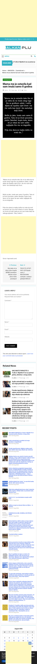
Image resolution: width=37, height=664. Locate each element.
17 (4, 643)
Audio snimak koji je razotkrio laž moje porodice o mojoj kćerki (19, 441)
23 (32, 643)
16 (32, 641)
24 (4, 646)
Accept (5, 661)
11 (9, 641)
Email (7, 329)
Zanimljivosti (7, 80)
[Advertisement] (18, 652)
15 (27, 641)
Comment (8, 300)
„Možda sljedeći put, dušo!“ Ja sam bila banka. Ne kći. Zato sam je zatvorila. (21, 482)
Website (7, 337)
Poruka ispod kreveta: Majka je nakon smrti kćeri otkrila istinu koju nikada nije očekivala (22, 392)
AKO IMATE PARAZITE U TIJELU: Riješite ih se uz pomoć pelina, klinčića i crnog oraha (23, 373)
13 (18, 641)
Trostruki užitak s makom (15, 534)
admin (6, 90)
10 (4, 641)
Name (7, 322)
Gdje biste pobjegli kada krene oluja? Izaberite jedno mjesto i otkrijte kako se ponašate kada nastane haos (21, 491)
